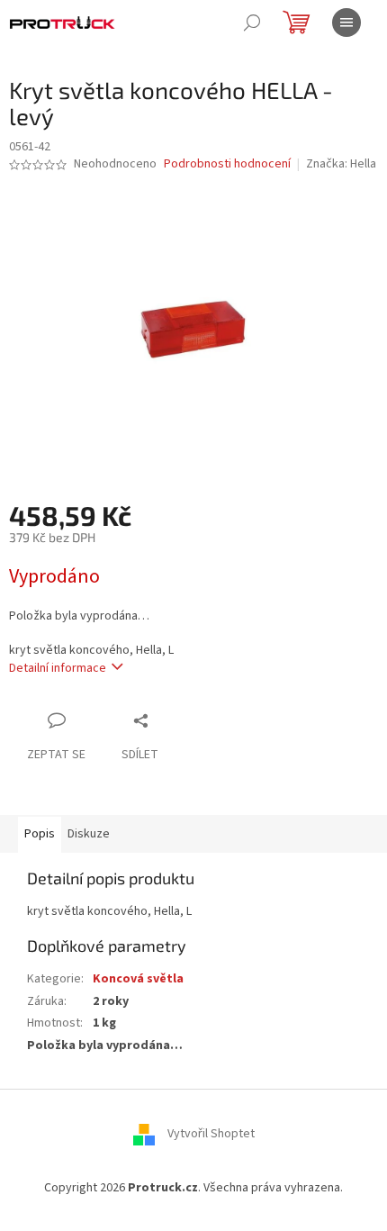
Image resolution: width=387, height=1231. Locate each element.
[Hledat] (252, 23)
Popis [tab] (39, 834)
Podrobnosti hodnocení (227, 164)
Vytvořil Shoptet (211, 1134)
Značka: (341, 164)
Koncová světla (138, 979)
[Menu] (346, 23)
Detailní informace (57, 668)
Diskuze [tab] (89, 834)
